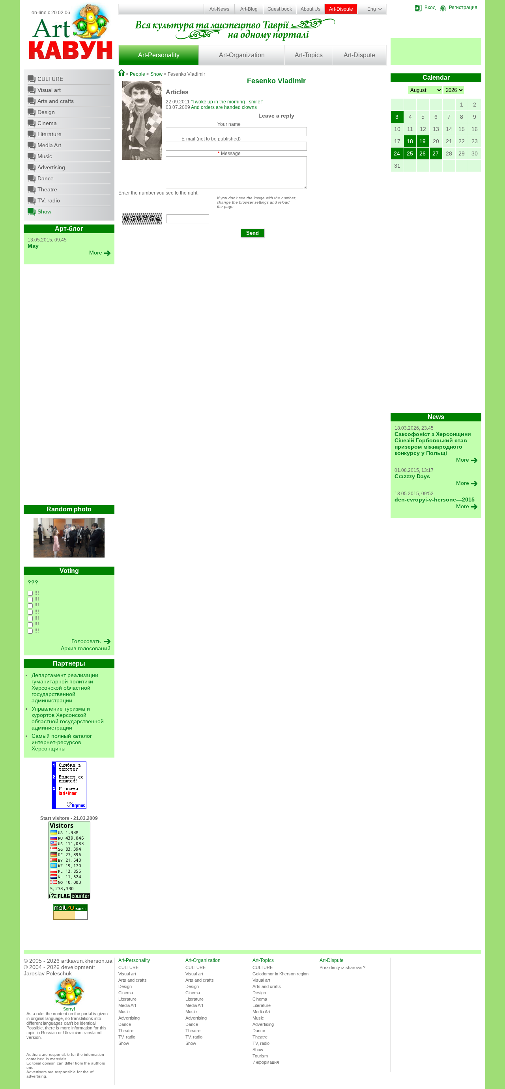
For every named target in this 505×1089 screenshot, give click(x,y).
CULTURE (50, 79)
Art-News (219, 9)
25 (410, 153)
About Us (310, 9)
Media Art (49, 145)
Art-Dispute (341, 9)
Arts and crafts (55, 101)
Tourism (260, 1055)
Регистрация (463, 7)
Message (229, 153)
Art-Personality (159, 55)
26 (422, 153)
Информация (265, 1062)
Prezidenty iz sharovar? (342, 967)
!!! (36, 592)
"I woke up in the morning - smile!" (227, 102)
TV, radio (48, 200)
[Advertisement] (69, 386)
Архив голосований (85, 648)
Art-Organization (242, 55)
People (137, 74)
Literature (49, 134)
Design (46, 112)
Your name (229, 124)
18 (410, 141)
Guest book (279, 9)
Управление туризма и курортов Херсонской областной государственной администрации (68, 718)
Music (44, 156)
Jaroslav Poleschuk (48, 973)
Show (44, 211)
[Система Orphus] (69, 807)
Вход (430, 7)
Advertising (51, 167)
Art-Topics (309, 55)
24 (397, 153)
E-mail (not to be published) (211, 139)
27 (435, 153)
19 (422, 141)
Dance (45, 178)
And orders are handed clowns (224, 107)
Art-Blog (249, 9)
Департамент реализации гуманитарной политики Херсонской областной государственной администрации (65, 688)
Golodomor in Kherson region (280, 973)
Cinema (47, 123)
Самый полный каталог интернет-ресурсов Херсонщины (62, 742)
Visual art (49, 90)
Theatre (47, 189)
